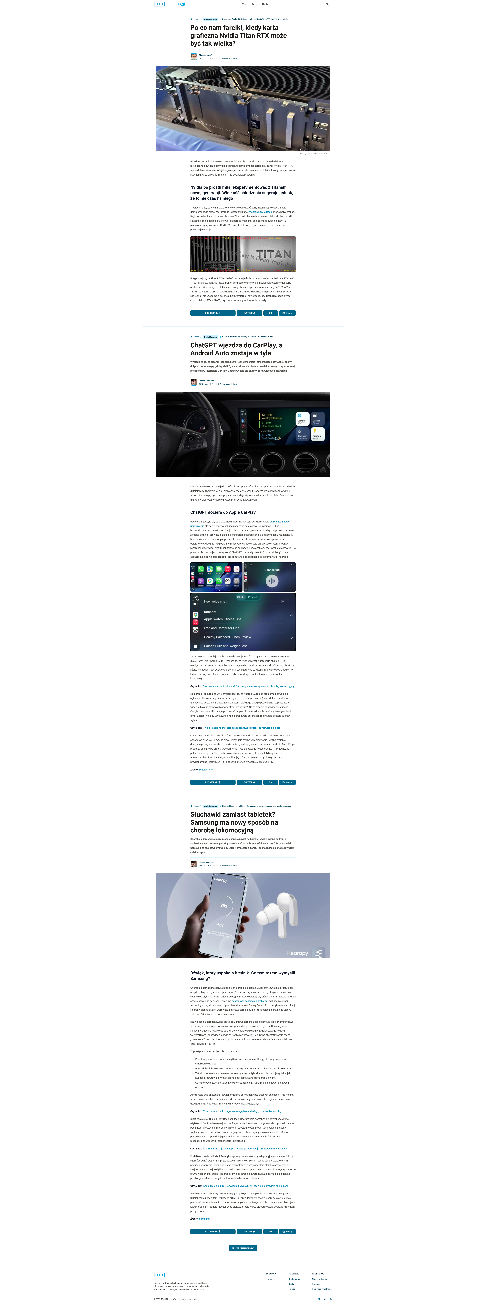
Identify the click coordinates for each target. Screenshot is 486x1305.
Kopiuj (289, 313)
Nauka (265, 4)
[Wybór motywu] (181, 4)
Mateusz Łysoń (205, 55)
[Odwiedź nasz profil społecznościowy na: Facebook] (318, 1299)
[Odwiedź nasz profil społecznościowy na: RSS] (330, 1299)
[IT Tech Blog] (159, 4)
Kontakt (316, 1284)
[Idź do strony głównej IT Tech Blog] (184, 1277)
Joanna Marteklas (206, 381)
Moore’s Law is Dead (260, 212)
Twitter (248, 313)
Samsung (204, 1218)
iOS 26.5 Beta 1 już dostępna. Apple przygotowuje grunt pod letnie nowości (245, 1148)
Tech (244, 4)
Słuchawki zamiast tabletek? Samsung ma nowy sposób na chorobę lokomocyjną (248, 686)
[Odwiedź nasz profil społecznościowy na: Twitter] (324, 1299)
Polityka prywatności (322, 1289)
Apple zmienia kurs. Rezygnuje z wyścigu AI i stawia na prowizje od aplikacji (245, 1186)
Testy (254, 4)
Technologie (294, 1279)
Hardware (270, 1279)
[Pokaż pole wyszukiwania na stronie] (327, 4)
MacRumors (206, 769)
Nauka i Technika (210, 19)
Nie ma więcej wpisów (243, 1248)
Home (196, 19)
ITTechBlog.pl (166, 1299)
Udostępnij (211, 313)
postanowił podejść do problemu (250, 1001)
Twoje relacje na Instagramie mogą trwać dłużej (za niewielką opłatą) (242, 727)
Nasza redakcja (319, 1279)
